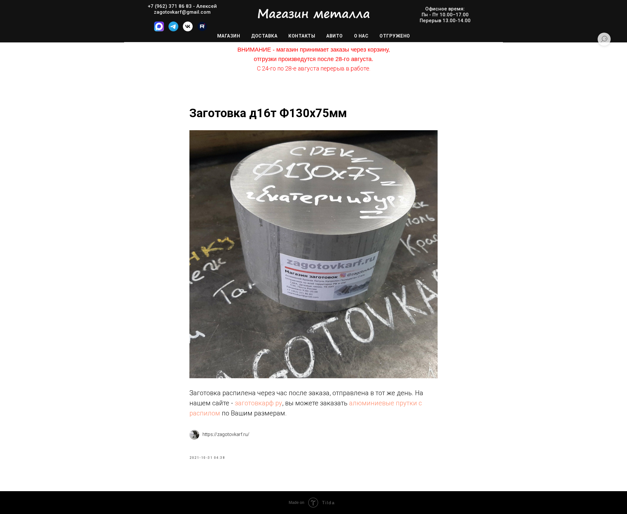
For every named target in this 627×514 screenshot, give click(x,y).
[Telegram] (173, 29)
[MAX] (159, 29)
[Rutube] (202, 29)
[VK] (188, 29)
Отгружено (394, 36)
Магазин (228, 36)
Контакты (301, 36)
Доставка (264, 36)
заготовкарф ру (258, 403)
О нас (361, 36)
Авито (334, 36)
